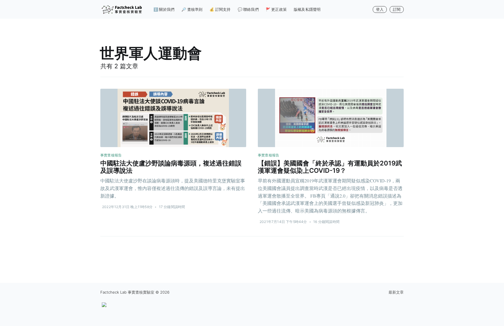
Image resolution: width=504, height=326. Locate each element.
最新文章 (396, 292)
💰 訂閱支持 (219, 9)
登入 (380, 9)
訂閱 (396, 9)
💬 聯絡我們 (248, 9)
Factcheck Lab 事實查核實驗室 (127, 292)
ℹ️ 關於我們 (163, 9)
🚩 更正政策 (276, 9)
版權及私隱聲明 (307, 9)
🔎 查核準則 (191, 9)
